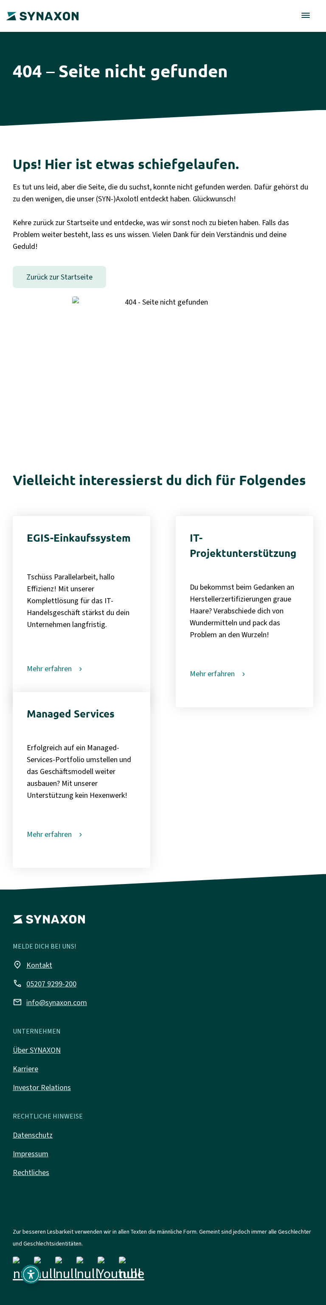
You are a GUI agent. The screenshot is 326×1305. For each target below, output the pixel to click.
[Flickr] (87, 1270)
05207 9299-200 (44, 983)
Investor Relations (42, 1087)
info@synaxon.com (50, 1002)
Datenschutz (33, 1135)
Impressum (30, 1154)
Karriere (25, 1069)
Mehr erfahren (49, 669)
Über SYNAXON (37, 1050)
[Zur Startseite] (42, 10)
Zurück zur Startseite (59, 277)
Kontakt (32, 964)
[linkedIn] (66, 1270)
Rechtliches (31, 1172)
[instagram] (45, 1270)
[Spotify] (130, 1270)
